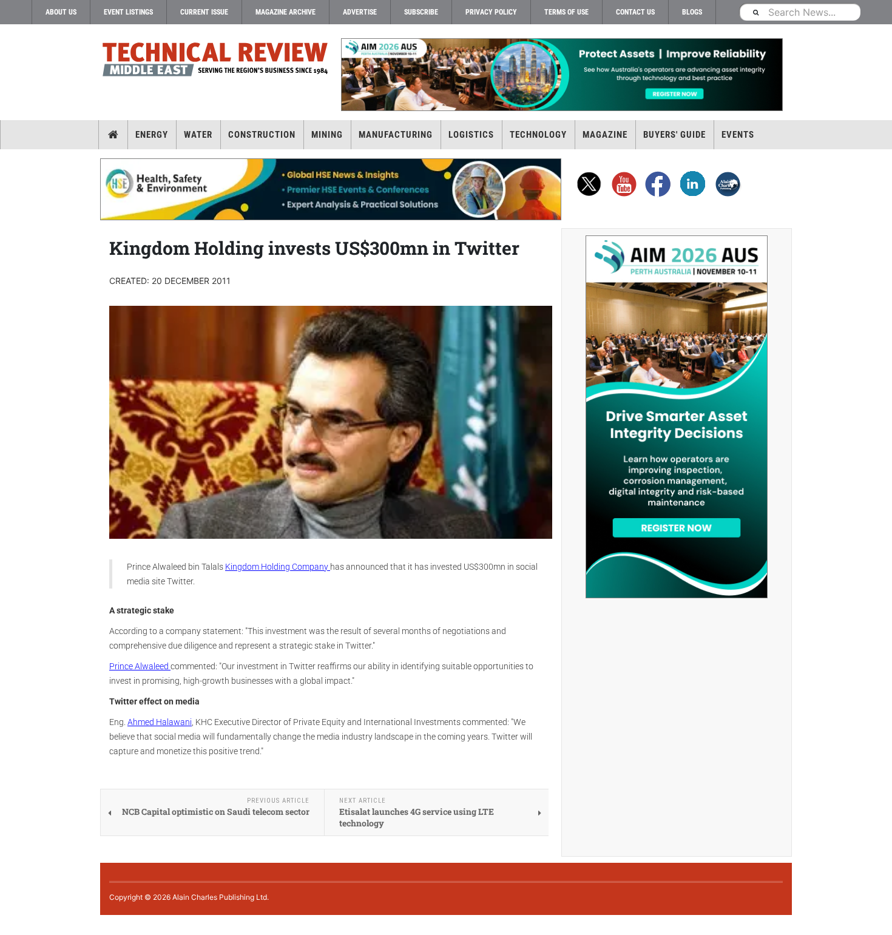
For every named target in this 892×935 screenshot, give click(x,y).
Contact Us (635, 12)
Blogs (692, 12)
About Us (61, 12)
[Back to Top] (9, 925)
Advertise (360, 12)
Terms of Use (566, 12)
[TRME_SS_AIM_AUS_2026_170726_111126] (676, 416)
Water (198, 134)
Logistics (471, 134)
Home (113, 134)
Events (737, 134)
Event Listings (128, 12)
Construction (262, 134)
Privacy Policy (491, 12)
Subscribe (421, 12)
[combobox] (799, 12)
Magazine (605, 134)
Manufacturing (396, 134)
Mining (327, 134)
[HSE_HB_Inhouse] (331, 189)
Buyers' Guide (674, 134)
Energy (151, 134)
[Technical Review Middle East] (215, 61)
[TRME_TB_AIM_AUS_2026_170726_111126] (561, 74)
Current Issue (204, 12)
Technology (538, 134)
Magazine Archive (285, 12)
